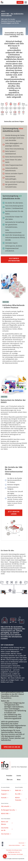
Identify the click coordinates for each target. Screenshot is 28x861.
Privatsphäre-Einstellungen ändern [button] (14, 850)
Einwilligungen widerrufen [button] (14, 852)
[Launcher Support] (5, 856)
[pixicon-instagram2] (2, 844)
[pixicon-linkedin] (2, 842)
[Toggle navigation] (25, 2)
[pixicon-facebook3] (2, 845)
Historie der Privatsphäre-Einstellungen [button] (14, 854)
